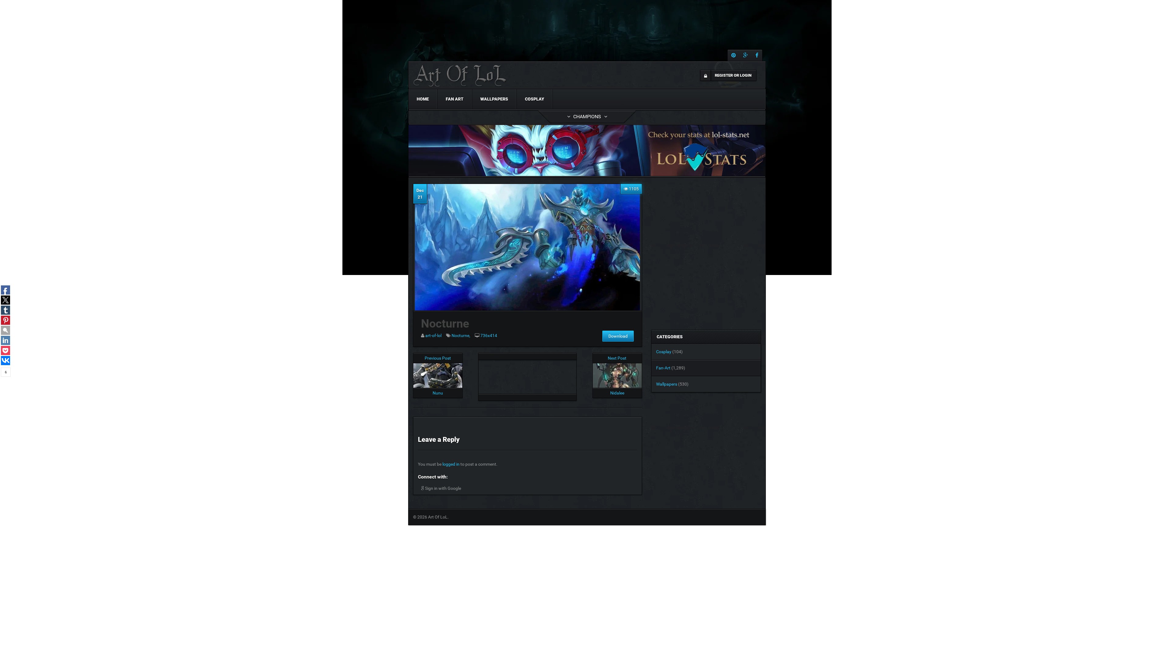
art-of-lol (433, 335)
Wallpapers (494, 99)
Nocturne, (461, 335)
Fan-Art (663, 367)
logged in (451, 464)
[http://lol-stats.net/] (587, 150)
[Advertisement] (527, 375)
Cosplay (534, 99)
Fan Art (454, 99)
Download (618, 336)
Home (423, 99)
